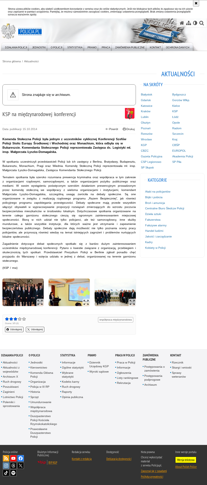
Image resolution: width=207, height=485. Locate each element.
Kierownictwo (38, 367)
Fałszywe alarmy (156, 225)
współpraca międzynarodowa (115, 319)
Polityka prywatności (152, 476)
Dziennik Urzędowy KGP (99, 364)
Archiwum (150, 384)
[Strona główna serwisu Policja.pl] (182, 22)
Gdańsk (146, 100)
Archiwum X (10, 376)
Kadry (149, 242)
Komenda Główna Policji (41, 374)
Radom (177, 128)
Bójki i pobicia (154, 197)
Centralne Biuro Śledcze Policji (164, 208)
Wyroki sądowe (99, 371)
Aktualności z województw (11, 369)
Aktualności (31, 61)
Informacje (68, 362)
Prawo (92, 355)
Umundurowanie (40, 402)
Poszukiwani (11, 386)
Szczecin (178, 133)
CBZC (145, 150)
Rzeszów (146, 133)
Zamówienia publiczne (150, 357)
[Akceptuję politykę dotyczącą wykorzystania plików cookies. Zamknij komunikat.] (196, 3)
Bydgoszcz (179, 94)
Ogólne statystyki (73, 367)
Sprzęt (34, 397)
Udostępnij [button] (16, 329)
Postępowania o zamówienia (154, 368)
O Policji (34, 355)
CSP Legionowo (151, 161)
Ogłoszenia (124, 372)
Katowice (146, 105)
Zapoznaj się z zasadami (154, 471)
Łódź (175, 117)
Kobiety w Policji (155, 247)
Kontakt (175, 355)
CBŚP (176, 145)
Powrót (113, 129)
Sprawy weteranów (179, 374)
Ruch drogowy (12, 381)
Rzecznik (177, 362)
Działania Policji (12, 355)
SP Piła (176, 161)
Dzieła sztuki (153, 214)
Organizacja (38, 381)
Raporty (67, 391)
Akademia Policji (182, 156)
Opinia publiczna (72, 397)
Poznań (146, 128)
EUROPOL (179, 150)
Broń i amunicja (155, 202)
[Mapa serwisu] (188, 22)
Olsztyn (145, 122)
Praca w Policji (125, 355)
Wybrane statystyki (68, 374)
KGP (144, 145)
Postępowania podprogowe (153, 377)
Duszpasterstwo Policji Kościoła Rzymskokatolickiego (43, 419)
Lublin (145, 117)
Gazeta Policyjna (151, 156)
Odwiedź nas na (13, 458)
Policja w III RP (39, 386)
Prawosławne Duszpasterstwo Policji (40, 432)
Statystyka (67, 355)
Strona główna (11, 61)
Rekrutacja (124, 382)
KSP (175, 111)
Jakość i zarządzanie (158, 236)
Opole (176, 122)
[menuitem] (16, 46)
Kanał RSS (6, 458)
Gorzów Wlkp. (181, 100)
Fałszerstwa (153, 219)
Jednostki (36, 362)
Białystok (146, 94)
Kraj (174, 139)
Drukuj (130, 129)
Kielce (176, 105)
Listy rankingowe (127, 377)
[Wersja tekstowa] (195, 22)
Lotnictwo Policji (13, 397)
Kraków (145, 111)
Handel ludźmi (154, 230)
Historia (35, 391)
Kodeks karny (70, 381)
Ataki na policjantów (157, 191)
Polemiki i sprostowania (11, 404)
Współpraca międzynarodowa (41, 409)
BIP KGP (53, 462)
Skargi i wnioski (181, 367)
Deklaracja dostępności (118, 459)
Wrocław (146, 139)
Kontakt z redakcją (82, 459)
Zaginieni (9, 391)
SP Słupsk (147, 167)
